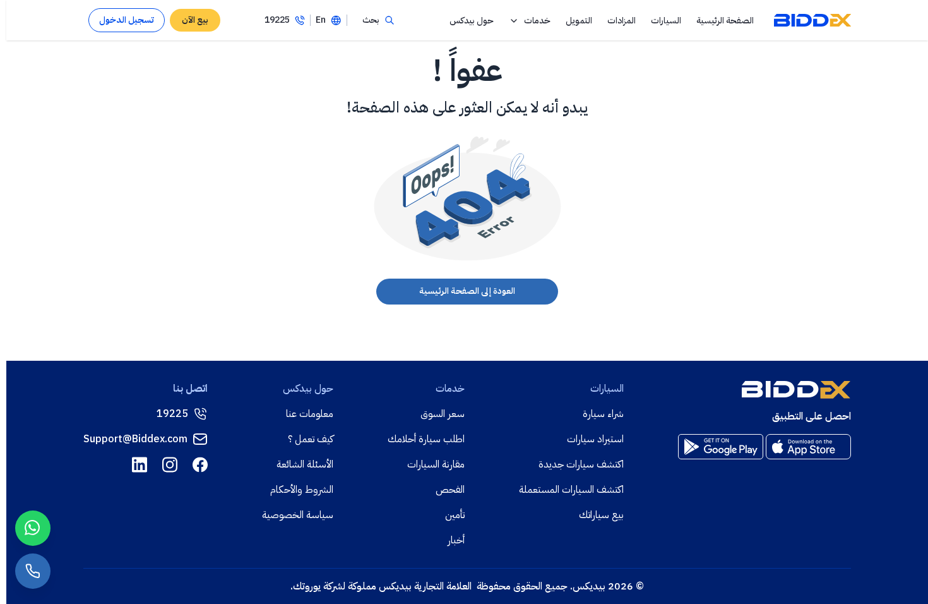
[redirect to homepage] (812, 20)
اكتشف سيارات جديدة (581, 464)
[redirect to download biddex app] (808, 446)
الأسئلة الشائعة (305, 464)
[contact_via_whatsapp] (33, 528)
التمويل (579, 20)
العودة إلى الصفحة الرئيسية (467, 291)
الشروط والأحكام (301, 489)
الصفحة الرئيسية (725, 20)
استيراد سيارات (595, 439)
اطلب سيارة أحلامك (426, 439)
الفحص (450, 489)
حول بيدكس (471, 20)
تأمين (455, 514)
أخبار (456, 540)
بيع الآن (195, 20)
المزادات (621, 20)
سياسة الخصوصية (297, 514)
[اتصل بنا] (33, 571)
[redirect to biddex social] (200, 465)
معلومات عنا (309, 413)
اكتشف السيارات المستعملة (571, 489)
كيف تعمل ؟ (310, 439)
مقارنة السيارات (436, 464)
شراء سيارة (603, 413)
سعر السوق (442, 413)
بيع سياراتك (601, 514)
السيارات (666, 20)
